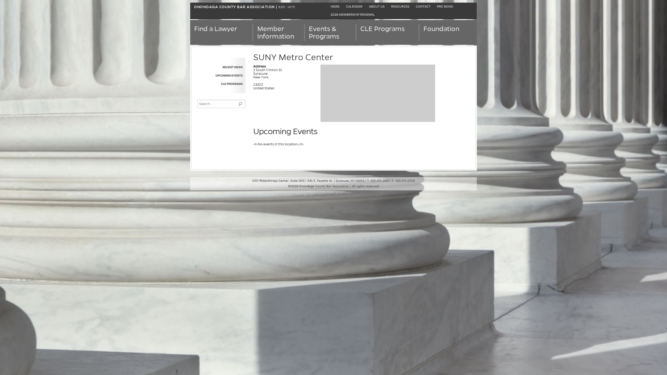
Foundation (441, 29)
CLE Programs (382, 29)
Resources (400, 6)
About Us (377, 6)
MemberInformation (275, 32)
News (335, 6)
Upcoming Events (229, 75)
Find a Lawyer (215, 29)
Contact (423, 6)
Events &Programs (324, 32)
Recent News (233, 67)
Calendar (354, 6)
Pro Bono (445, 6)
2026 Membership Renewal (353, 14)
